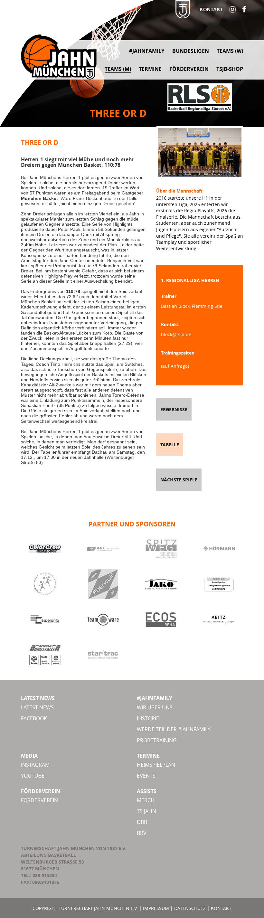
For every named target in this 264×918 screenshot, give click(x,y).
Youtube (32, 775)
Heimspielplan (156, 764)
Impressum (156, 908)
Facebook (34, 718)
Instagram (35, 764)
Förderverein (39, 800)
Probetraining (157, 740)
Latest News (37, 707)
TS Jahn (146, 811)
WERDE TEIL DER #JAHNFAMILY (174, 729)
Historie (148, 718)
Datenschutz (190, 908)
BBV (141, 833)
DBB (142, 822)
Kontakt (211, 9)
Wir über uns (155, 707)
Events (146, 775)
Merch (146, 800)
